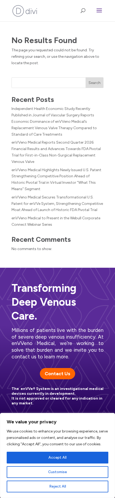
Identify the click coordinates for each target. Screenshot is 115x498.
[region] (57, 455)
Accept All (57, 457)
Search (95, 83)
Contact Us (57, 374)
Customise (57, 472)
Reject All (57, 486)
